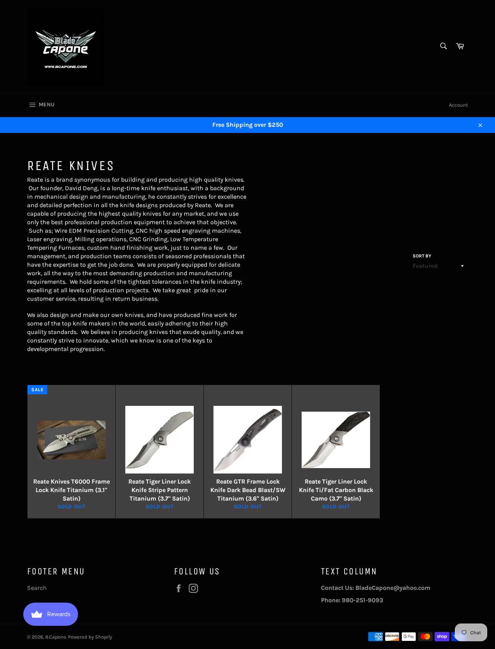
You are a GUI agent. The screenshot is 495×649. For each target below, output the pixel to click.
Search (37, 587)
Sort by (422, 256)
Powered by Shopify (90, 637)
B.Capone (55, 637)
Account (458, 105)
